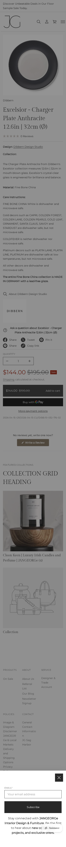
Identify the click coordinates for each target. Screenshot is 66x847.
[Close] (59, 778)
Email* (8, 787)
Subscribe (33, 807)
